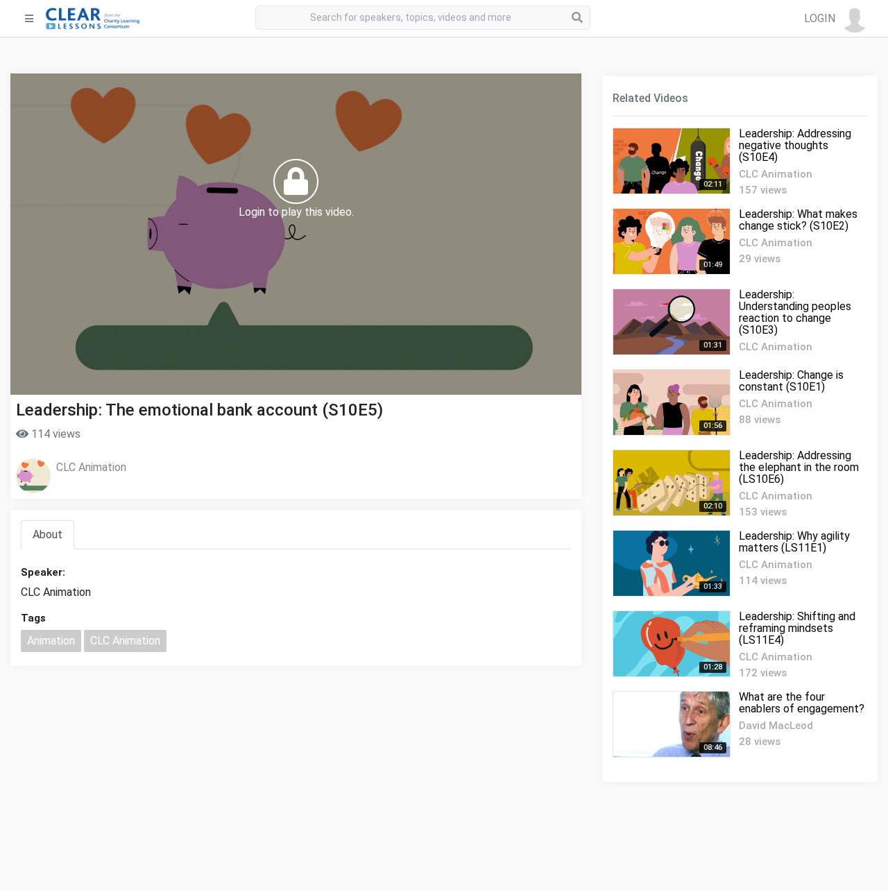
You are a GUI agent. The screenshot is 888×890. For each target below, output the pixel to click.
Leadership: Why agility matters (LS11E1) (794, 541)
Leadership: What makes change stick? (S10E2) (798, 219)
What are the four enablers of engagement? (801, 702)
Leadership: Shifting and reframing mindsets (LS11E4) (797, 628)
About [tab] (47, 534)
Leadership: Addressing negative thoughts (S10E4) (795, 145)
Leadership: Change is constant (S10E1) (791, 380)
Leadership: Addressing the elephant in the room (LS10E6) (799, 467)
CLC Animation (91, 467)
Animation (51, 640)
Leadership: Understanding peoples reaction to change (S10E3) (795, 312)
